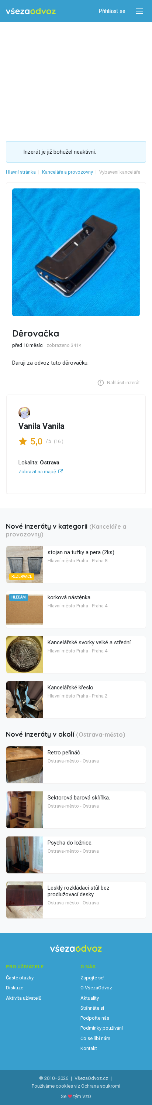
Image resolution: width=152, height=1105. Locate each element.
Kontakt (88, 1048)
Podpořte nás (94, 1018)
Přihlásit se (112, 11)
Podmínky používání (101, 1028)
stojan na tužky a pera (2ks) (81, 552)
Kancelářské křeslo (70, 687)
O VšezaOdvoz (96, 987)
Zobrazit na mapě (37, 471)
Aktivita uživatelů (23, 998)
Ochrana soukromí (100, 1086)
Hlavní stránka (21, 172)
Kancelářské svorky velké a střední (89, 642)
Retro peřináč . (65, 752)
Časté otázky (20, 977)
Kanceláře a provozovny (67, 172)
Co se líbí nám (95, 1038)
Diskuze (14, 987)
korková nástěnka (69, 597)
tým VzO (82, 1096)
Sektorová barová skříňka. (79, 797)
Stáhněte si (92, 1008)
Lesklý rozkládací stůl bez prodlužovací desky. (79, 891)
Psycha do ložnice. (70, 842)
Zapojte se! (92, 977)
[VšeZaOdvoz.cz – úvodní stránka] (31, 11)
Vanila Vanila (41, 426)
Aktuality (89, 998)
